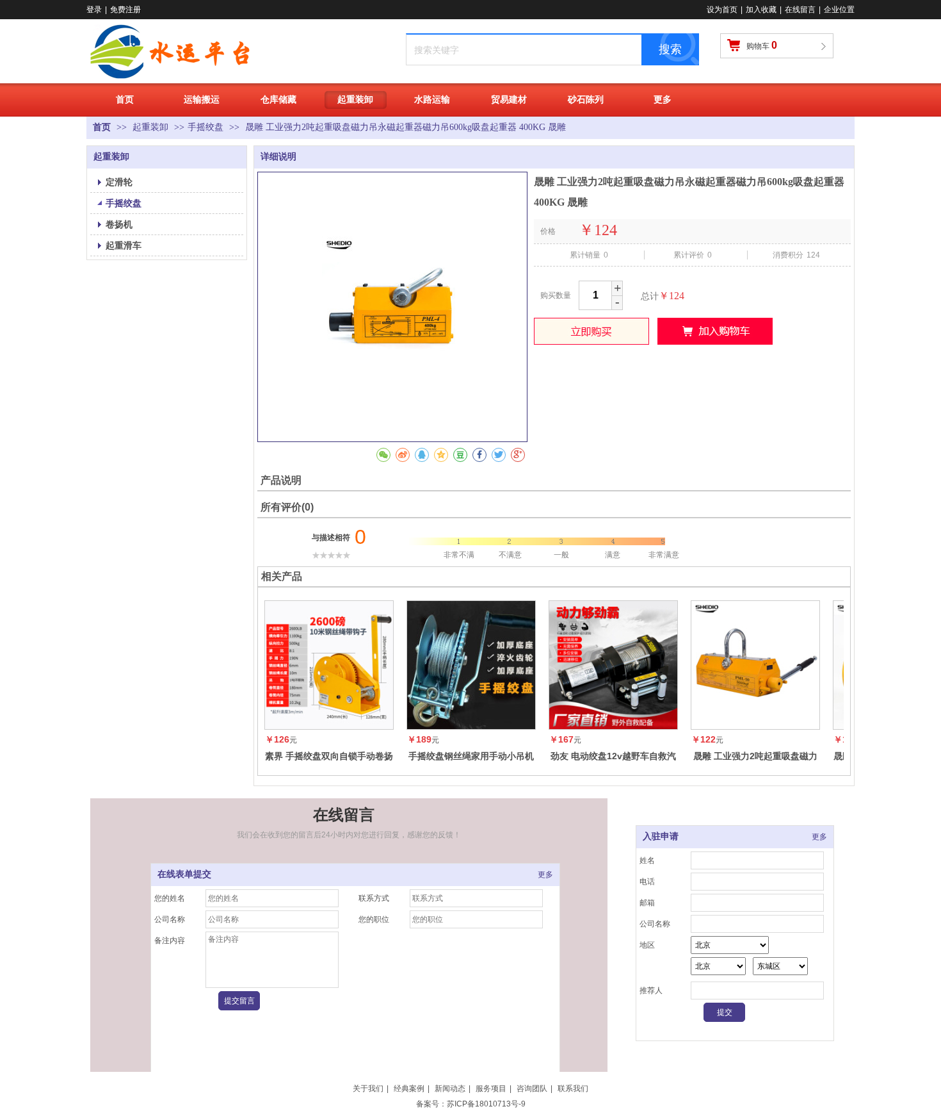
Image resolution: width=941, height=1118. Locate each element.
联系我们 (573, 1088)
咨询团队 (532, 1088)
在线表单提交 (184, 874)
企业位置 (839, 9)
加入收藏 (761, 9)
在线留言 (800, 9)
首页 (102, 127)
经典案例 (409, 1088)
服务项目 (491, 1088)
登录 (94, 9)
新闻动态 (450, 1088)
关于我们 (368, 1088)
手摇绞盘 (205, 127)
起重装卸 (152, 127)
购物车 (761, 45)
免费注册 (125, 9)
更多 (545, 874)
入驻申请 (661, 836)
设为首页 (722, 9)
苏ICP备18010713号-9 (486, 1103)
